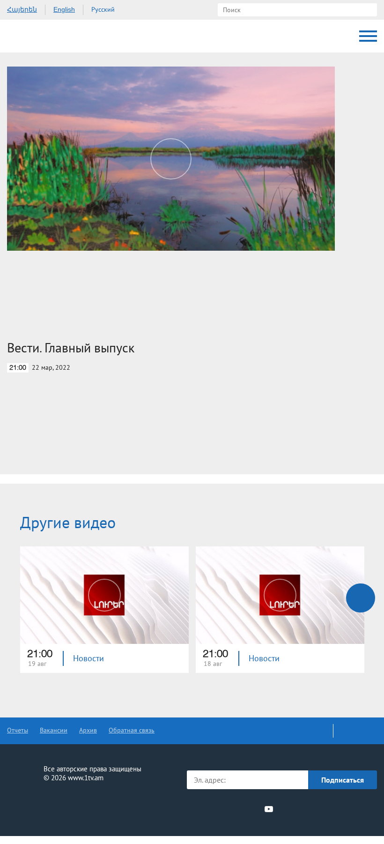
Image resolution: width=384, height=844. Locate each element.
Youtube (269, 809)
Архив (88, 730)
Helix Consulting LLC (47, 807)
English (64, 9)
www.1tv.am (85, 777)
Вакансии (53, 730)
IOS (304, 809)
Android (354, 809)
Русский (103, 9)
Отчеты (17, 730)
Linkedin (234, 809)
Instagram (252, 809)
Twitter (217, 809)
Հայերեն (22, 9)
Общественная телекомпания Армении (46, 36)
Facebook (202, 809)
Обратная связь (132, 730)
